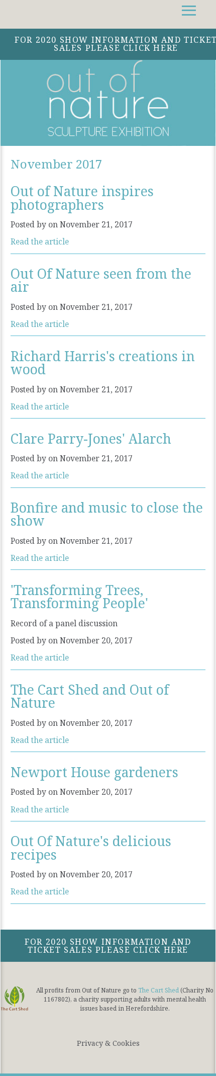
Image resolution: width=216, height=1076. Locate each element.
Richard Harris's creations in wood (103, 362)
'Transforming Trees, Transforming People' (79, 596)
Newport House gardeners (94, 772)
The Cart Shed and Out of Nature (90, 696)
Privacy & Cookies (108, 1043)
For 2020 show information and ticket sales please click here (108, 945)
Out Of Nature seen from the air (101, 280)
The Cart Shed (158, 990)
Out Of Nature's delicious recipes (91, 847)
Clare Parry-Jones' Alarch (91, 439)
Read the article (40, 241)
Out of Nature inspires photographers (82, 197)
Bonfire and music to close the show (107, 514)
